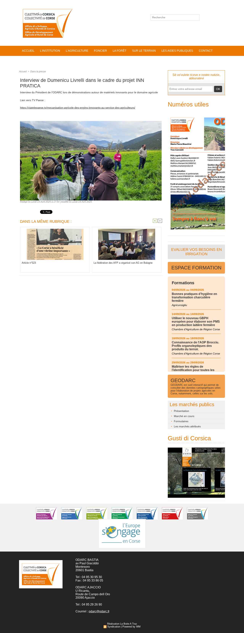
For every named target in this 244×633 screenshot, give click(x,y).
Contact (206, 50)
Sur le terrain (144, 50)
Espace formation (196, 268)
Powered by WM (131, 626)
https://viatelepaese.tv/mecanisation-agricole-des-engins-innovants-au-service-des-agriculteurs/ (77, 107)
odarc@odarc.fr (99, 611)
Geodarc (183, 380)
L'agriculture (77, 50)
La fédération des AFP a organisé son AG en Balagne (123, 262)
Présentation (181, 410)
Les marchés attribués (187, 426)
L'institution (50, 50)
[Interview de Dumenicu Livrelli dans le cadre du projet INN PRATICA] (91, 122)
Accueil (28, 50)
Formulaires (180, 421)
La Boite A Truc (128, 623)
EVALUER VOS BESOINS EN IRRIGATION (196, 251)
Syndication (113, 626)
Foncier (100, 50)
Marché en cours (183, 416)
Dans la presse (38, 71)
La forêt (119, 50)
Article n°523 (29, 262)
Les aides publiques (177, 50)
